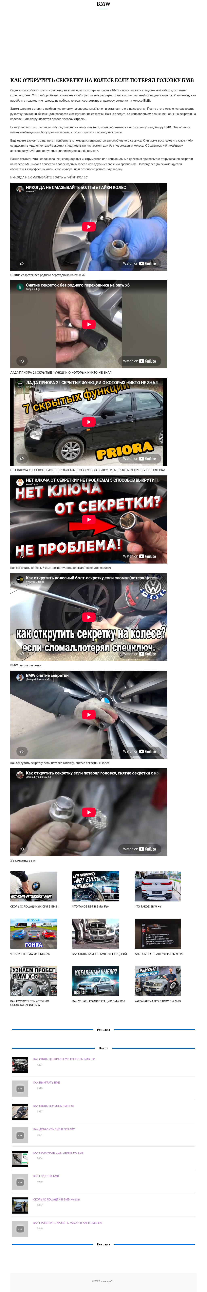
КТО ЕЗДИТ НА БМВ (46, 1176)
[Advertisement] (103, 45)
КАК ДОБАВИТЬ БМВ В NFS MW (54, 1129)
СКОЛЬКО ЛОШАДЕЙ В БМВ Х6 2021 (56, 1199)
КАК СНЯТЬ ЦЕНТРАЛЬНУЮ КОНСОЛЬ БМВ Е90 (64, 1059)
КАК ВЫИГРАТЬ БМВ (46, 1082)
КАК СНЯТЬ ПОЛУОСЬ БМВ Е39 (53, 1106)
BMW (103, 4)
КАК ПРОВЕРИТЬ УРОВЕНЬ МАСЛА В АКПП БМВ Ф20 (67, 1223)
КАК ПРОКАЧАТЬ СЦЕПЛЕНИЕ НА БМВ (58, 1152)
